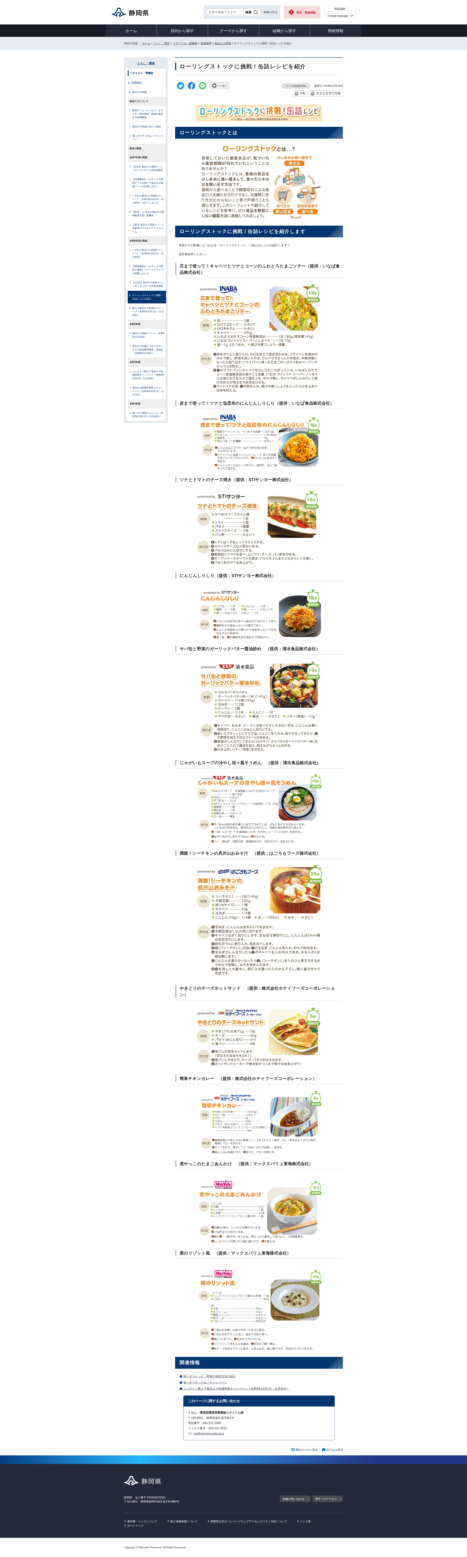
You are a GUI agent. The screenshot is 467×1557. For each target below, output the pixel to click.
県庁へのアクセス (326, 1498)
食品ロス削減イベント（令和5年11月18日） (148, 335)
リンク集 (305, 1521)
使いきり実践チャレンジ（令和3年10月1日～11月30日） (147, 415)
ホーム (131, 31)
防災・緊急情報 (306, 12)
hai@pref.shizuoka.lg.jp (209, 1433)
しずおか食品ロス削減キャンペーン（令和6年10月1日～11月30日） (148, 253)
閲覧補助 (339, 8)
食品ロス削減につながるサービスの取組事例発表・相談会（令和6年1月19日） (147, 349)
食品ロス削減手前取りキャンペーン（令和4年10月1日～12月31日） (148, 391)
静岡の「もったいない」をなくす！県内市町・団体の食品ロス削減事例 (147, 114)
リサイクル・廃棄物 (185, 43)
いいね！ (222, 85)
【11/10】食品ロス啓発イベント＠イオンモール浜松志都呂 (148, 284)
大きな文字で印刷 (328, 93)
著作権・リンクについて (142, 1521)
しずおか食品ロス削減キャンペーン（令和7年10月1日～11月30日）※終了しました (148, 199)
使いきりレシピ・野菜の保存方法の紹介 (209, 1376)
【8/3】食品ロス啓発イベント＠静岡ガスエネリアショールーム (148, 228)
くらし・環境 (161, 43)
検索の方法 (270, 12)
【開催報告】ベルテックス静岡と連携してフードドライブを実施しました (147, 270)
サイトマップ (135, 1525)
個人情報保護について (184, 1521)
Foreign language (338, 15)
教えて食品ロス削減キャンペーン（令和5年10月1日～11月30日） (148, 312)
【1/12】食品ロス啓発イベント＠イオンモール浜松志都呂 (147, 168)
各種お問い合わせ (293, 1498)
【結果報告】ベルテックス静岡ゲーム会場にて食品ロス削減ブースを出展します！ (147, 183)
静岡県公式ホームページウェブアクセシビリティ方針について (249, 1521)
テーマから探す (233, 31)
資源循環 (205, 43)
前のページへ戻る (307, 1449)
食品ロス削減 (223, 43)
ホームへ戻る (335, 1449)
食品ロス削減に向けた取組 (146, 126)
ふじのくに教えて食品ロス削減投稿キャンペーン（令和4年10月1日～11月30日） (236, 1388)
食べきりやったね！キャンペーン (205, 1382)
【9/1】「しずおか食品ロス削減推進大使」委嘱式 (148, 214)
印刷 (302, 93)
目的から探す (182, 31)
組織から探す (284, 31)
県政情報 (335, 31)
